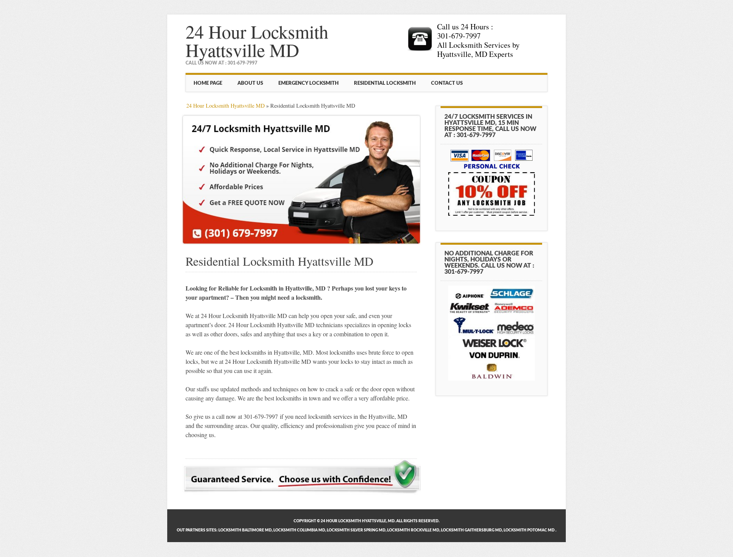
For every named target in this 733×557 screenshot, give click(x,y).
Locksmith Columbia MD (299, 530)
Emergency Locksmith (308, 83)
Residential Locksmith (385, 83)
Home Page (208, 83)
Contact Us (447, 83)
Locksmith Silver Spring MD (356, 530)
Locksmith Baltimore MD (245, 530)
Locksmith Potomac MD (529, 530)
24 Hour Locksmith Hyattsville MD (257, 40)
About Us (250, 83)
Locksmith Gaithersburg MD (471, 530)
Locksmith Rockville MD (413, 530)
